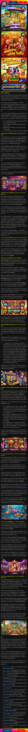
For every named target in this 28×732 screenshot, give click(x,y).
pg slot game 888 (7, 670)
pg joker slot (6, 699)
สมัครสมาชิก (13, 2)
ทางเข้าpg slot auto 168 (9, 728)
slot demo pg (6, 725)
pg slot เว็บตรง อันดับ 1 (8, 689)
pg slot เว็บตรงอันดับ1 (8, 693)
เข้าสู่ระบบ (23, 2)
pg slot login (6, 715)
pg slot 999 (6, 676)
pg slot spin (6, 702)
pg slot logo (6, 706)
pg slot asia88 (6, 683)
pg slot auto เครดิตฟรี (8, 722)
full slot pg (5, 696)
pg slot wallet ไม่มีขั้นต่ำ (9, 712)
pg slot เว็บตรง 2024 (8, 709)
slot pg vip (5, 680)
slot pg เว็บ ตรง (7, 686)
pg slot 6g (5, 673)
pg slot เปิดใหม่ (7, 667)
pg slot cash (6, 718)
